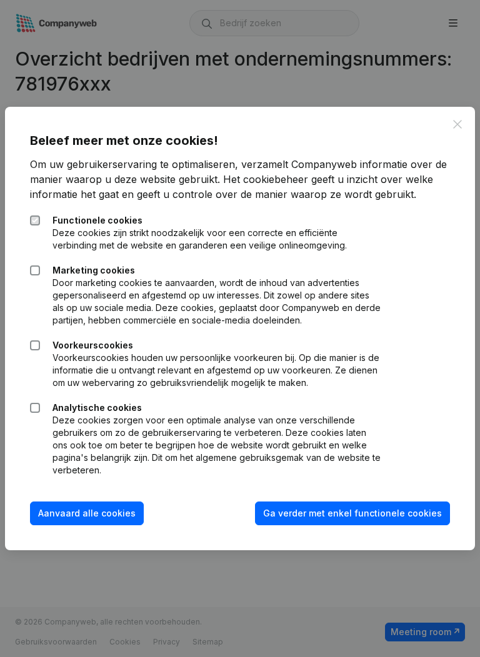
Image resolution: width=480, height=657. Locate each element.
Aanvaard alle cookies (87, 513)
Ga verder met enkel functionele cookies (352, 513)
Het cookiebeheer (265, 179)
